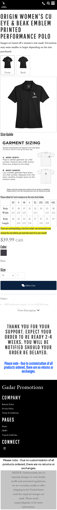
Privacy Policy (7, 408)
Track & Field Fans (9, 435)
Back (23, 72)
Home (4, 426)
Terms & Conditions (10, 413)
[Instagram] (4, 448)
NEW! (4, 430)
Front (7, 72)
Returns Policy (8, 404)
